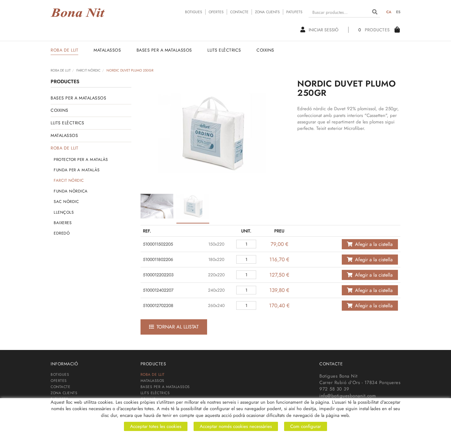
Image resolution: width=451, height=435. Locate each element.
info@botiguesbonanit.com (347, 395)
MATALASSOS (64, 135)
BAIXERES (62, 223)
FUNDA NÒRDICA (71, 191)
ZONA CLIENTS (267, 12)
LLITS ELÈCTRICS (67, 123)
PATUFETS (294, 12)
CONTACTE (239, 12)
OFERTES (216, 12)
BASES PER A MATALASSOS (78, 98)
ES (398, 12)
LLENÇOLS (64, 212)
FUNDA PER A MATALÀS (77, 170)
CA (389, 12)
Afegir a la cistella (374, 244)
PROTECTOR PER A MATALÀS (81, 159)
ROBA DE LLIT (61, 70)
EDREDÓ (62, 233)
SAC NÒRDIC (66, 201)
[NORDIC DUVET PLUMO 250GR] (212, 133)
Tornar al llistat (177, 326)
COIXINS (59, 110)
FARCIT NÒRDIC (88, 70)
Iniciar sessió (323, 30)
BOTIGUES (193, 12)
